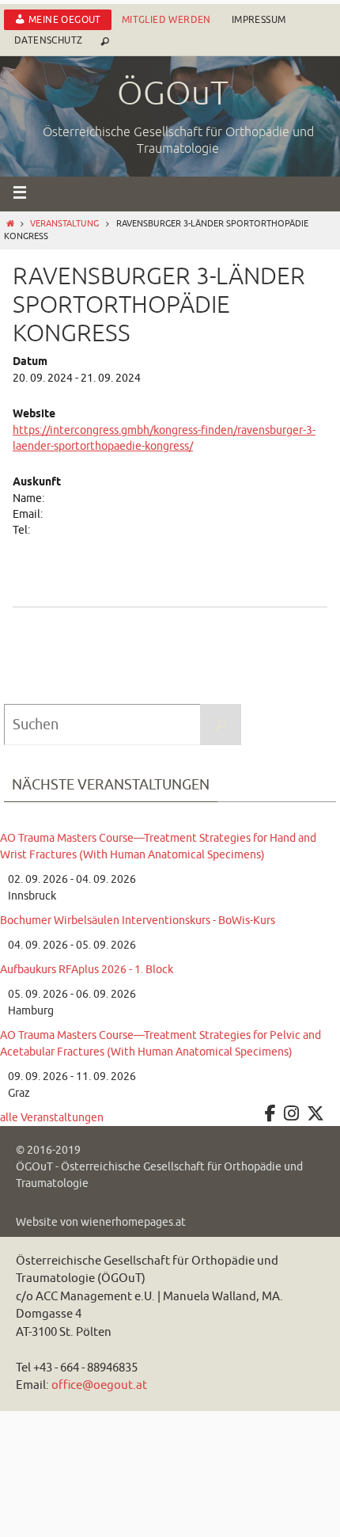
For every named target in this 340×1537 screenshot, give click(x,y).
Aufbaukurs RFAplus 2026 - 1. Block (86, 969)
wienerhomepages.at (133, 1222)
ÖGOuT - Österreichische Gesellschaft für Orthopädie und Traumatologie (159, 1175)
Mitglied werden (166, 19)
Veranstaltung (64, 224)
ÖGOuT (173, 94)
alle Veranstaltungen (52, 1117)
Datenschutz (48, 40)
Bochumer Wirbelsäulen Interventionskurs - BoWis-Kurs (137, 920)
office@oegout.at (99, 1385)
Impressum (259, 19)
